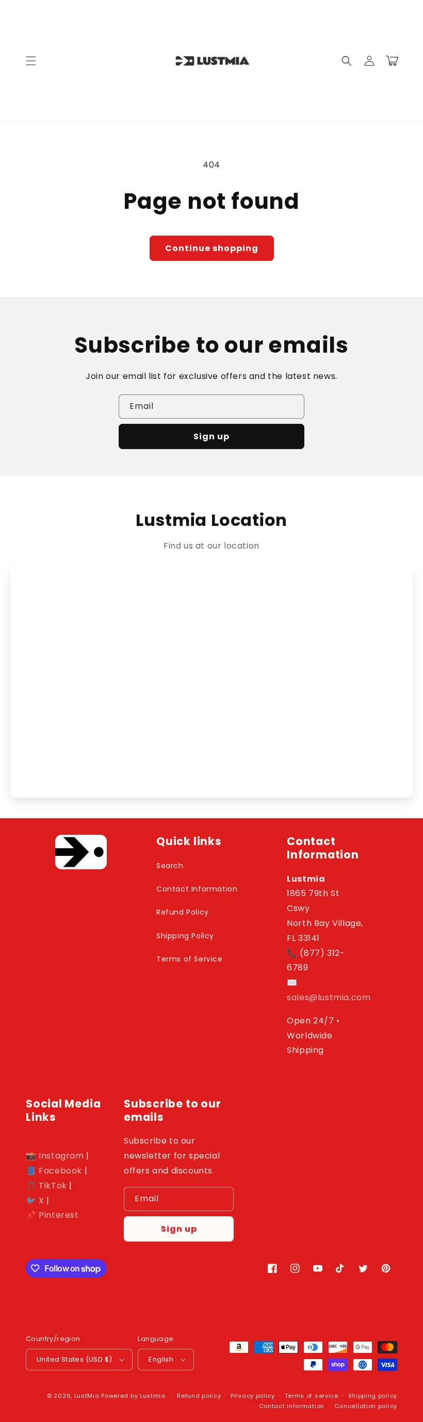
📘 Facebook (54, 1171)
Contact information (291, 1406)
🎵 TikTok (46, 1186)
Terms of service (311, 1396)
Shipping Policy (185, 936)
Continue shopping (211, 248)
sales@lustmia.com (328, 997)
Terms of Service (189, 959)
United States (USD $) (74, 1359)
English (161, 1359)
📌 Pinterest (52, 1215)
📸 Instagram (55, 1156)
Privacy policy (253, 1396)
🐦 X (35, 1200)
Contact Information (196, 889)
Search (170, 866)
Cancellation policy (365, 1406)
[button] (31, 60)
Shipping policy (373, 1396)
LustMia (87, 1396)
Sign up (211, 436)
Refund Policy (182, 912)
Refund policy (199, 1396)
